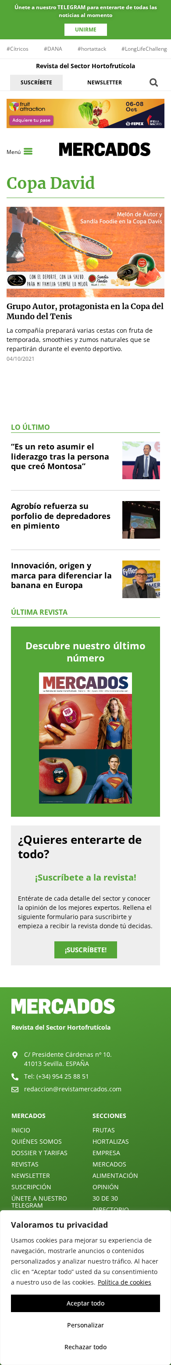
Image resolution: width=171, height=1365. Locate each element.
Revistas (25, 1164)
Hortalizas (111, 1141)
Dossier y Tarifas (39, 1153)
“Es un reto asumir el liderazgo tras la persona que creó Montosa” (60, 456)
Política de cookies (124, 1282)
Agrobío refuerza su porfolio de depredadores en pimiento (60, 516)
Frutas (104, 1130)
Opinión (106, 1187)
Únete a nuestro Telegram (39, 1201)
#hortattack (92, 48)
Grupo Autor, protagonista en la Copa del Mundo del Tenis (85, 311)
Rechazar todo (85, 1347)
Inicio (20, 1130)
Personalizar (85, 1325)
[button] (153, 82)
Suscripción (31, 1187)
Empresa (106, 1153)
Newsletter (30, 1175)
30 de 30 (105, 1198)
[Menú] (28, 151)
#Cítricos (17, 48)
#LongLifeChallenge (145, 48)
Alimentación (115, 1175)
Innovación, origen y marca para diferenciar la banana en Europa (61, 575)
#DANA (53, 48)
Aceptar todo (85, 1303)
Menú (14, 152)
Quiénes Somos (36, 1141)
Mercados (109, 1164)
